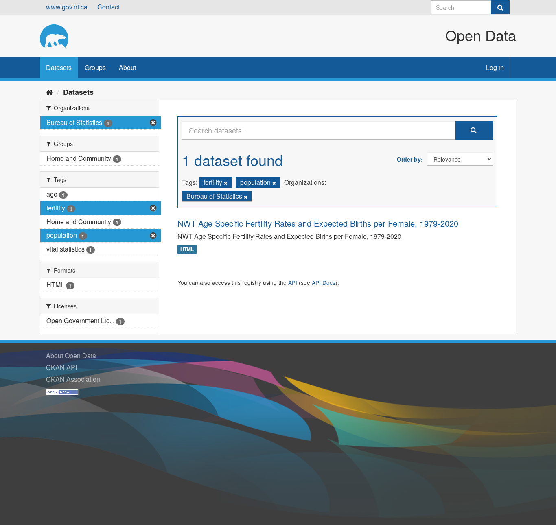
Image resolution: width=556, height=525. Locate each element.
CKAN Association (73, 379)
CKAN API (61, 367)
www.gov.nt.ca (67, 6)
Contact (108, 6)
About (127, 67)
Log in (495, 67)
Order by (409, 159)
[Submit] (500, 7)
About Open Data (71, 355)
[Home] (49, 91)
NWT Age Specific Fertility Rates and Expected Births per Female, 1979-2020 (317, 223)
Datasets (59, 67)
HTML (187, 249)
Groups (95, 67)
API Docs (323, 282)
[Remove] (226, 182)
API (292, 282)
